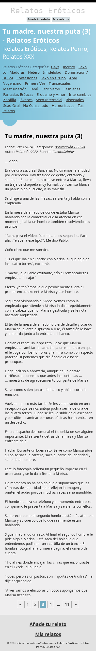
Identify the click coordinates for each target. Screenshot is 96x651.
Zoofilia (9, 99)
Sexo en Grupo (53, 77)
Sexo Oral (11, 105)
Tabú (34, 88)
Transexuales (60, 83)
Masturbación (15, 88)
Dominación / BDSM (70, 147)
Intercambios (80, 94)
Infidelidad (52, 72)
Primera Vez (35, 83)
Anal (73, 77)
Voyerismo (12, 83)
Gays (55, 66)
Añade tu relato (38, 19)
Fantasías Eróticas (18, 94)
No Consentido (35, 105)
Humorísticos (63, 105)
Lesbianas (72, 88)
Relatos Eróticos (48, 10)
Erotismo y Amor (51, 94)
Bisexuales (75, 99)
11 (67, 604)
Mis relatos (61, 19)
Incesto (69, 66)
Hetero (34, 72)
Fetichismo (51, 88)
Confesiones (26, 77)
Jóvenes (25, 99)
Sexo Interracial (49, 99)
